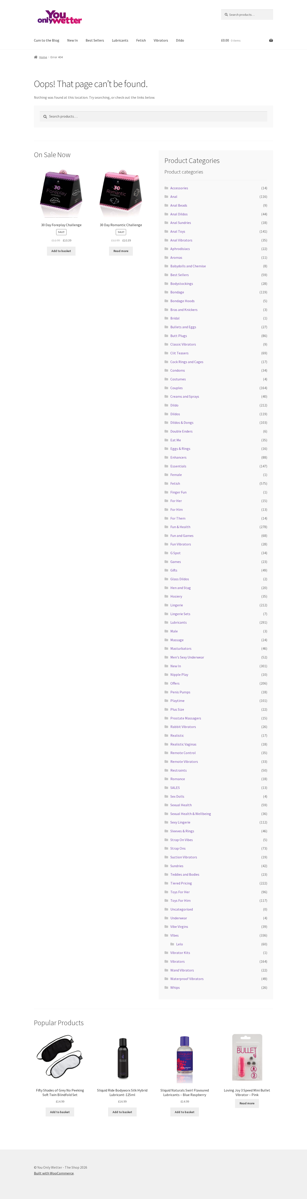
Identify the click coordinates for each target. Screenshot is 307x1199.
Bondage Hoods (182, 301)
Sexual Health (181, 805)
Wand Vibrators (182, 970)
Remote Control (183, 752)
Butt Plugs (178, 335)
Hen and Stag (180, 587)
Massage (177, 640)
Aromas (176, 257)
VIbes (174, 935)
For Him (176, 509)
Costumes (178, 379)
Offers (175, 683)
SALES (175, 787)
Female (176, 474)
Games (175, 561)
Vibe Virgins (179, 926)
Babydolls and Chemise (188, 266)
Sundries (176, 866)
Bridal (175, 318)
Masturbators (180, 648)
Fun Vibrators (180, 544)
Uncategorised (181, 909)
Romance (177, 779)
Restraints (178, 770)
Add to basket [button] (61, 251)
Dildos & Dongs (182, 422)
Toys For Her (180, 892)
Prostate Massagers (185, 718)
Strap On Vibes (181, 839)
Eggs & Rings (180, 448)
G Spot (175, 553)
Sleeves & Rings (182, 831)
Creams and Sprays (184, 396)
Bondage (177, 292)
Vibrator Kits (180, 952)
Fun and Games (182, 535)
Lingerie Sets (180, 614)
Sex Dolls (177, 796)
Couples (176, 388)
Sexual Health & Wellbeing (190, 813)
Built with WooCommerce (54, 1173)
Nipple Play (179, 674)
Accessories (179, 188)
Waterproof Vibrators (187, 978)
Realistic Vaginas (183, 744)
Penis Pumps (180, 692)
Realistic (177, 735)
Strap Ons (178, 848)
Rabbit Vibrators (183, 726)
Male (174, 631)
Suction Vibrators (183, 857)
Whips (175, 987)
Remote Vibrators (184, 761)
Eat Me (175, 440)
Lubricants (120, 40)
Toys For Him (180, 900)
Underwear (178, 918)
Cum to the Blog (46, 40)
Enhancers (178, 457)
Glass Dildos (179, 579)
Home (43, 57)
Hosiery (176, 596)
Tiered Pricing (181, 883)
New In (72, 40)
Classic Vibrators (183, 344)
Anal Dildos (179, 214)
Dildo (180, 40)
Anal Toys (177, 231)
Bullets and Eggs (183, 327)
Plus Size (177, 709)
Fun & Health (180, 527)
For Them (177, 518)
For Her (176, 500)
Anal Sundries (180, 222)
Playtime (177, 700)
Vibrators (161, 40)
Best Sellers (95, 40)
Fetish (141, 40)
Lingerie (176, 605)
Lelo (179, 944)
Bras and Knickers (184, 309)
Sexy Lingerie (180, 822)
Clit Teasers (179, 353)
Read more (120, 251)
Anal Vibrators (181, 240)
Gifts (173, 570)
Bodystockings (181, 283)
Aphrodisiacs (180, 248)
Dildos (175, 414)
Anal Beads (178, 205)
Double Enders (181, 431)
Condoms (177, 370)
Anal (173, 196)
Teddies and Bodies (184, 874)
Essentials (178, 466)
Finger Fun (178, 492)
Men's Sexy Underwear (187, 657)
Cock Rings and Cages (186, 361)
